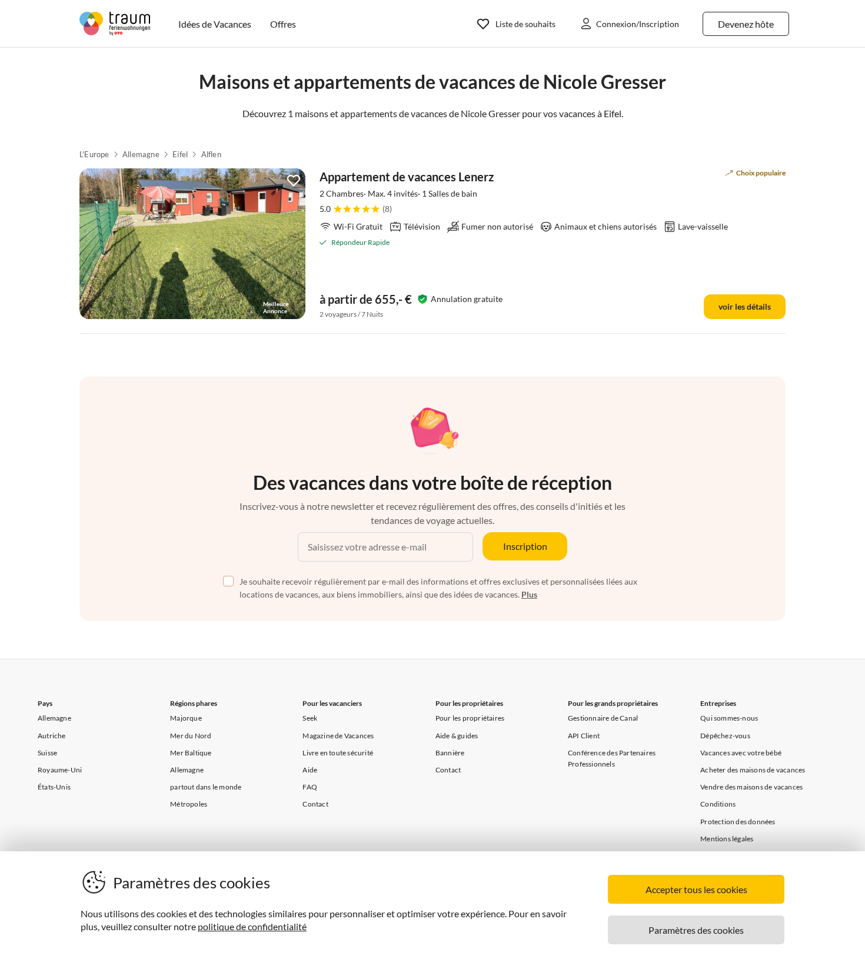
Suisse (47, 752)
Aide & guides (456, 735)
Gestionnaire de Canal (603, 718)
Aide (309, 769)
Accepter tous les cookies (696, 889)
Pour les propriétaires (469, 718)
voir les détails (744, 306)
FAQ (309, 786)
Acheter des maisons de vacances (752, 769)
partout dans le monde (205, 786)
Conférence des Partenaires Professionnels (612, 758)
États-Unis (54, 786)
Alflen (211, 154)
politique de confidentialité (252, 926)
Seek (309, 718)
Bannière (450, 752)
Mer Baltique (190, 752)
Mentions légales (726, 838)
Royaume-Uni (60, 769)
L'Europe (94, 154)
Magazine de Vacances (338, 735)
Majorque (186, 718)
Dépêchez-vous (725, 735)
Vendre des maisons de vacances (751, 786)
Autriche (52, 735)
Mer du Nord (190, 735)
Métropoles (188, 804)
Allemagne (140, 154)
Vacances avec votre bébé (740, 752)
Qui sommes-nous (729, 718)
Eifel (180, 154)
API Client (584, 735)
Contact (315, 804)
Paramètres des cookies (696, 930)
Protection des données (737, 821)
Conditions (718, 804)
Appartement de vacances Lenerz (407, 177)
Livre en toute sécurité (337, 752)
